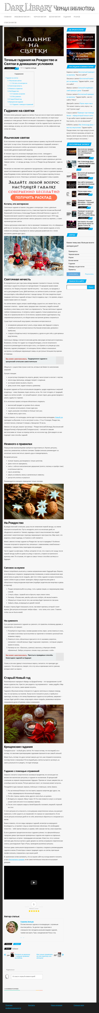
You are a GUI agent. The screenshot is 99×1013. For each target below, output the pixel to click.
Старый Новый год (14, 99)
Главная (7, 17)
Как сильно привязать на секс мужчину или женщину (45, 956)
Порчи (70, 257)
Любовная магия (22, 17)
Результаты (89, 274)
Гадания (67, 17)
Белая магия (54, 17)
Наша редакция (56, 1005)
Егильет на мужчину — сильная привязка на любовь (22, 956)
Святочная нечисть (14, 86)
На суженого (15, 96)
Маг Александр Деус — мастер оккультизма (86, 162)
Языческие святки (14, 81)
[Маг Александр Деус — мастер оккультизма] (71, 164)
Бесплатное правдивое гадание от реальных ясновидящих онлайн (86, 152)
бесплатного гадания (16, 859)
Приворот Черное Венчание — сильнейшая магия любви (86, 202)
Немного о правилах (15, 88)
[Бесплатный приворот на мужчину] (71, 175)
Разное (77, 17)
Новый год (59, 417)
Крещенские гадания (15, 102)
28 (90, 158)
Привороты (73, 251)
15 (78, 169)
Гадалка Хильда (30, 68)
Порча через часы (86, 103)
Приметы (72, 270)
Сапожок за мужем (17, 94)
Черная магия (40, 17)
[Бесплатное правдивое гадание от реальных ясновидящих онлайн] (71, 152)
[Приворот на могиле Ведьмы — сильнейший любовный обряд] (71, 214)
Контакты (31, 1005)
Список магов (10, 23)
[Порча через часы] (71, 194)
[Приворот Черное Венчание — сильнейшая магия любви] (71, 203)
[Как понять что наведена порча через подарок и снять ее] (71, 224)
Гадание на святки (11, 78)
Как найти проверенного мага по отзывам (86, 183)
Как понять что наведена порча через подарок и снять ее (86, 223)
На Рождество (13, 91)
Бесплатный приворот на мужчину (86, 174)
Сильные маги (79, 1005)
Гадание (15, 949)
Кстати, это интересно (18, 83)
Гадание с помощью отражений (21, 104)
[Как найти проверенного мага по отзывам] (71, 185)
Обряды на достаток (76, 267)
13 (90, 187)
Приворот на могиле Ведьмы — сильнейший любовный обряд (86, 213)
